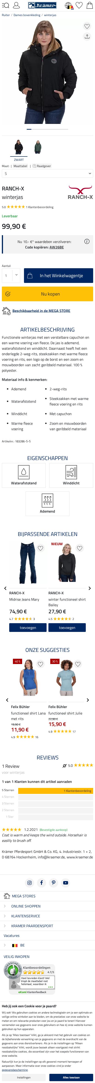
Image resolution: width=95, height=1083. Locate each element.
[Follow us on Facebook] (41, 883)
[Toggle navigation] (5, 5)
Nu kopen (50, 293)
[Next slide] (89, 150)
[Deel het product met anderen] (87, 36)
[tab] (29, 129)
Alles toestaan (71, 1077)
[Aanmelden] (16, 5)
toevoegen (28, 627)
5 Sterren (8, 790)
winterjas (50, 15)
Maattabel (20, 166)
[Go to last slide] (5, 588)
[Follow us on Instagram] (29, 883)
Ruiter (6, 15)
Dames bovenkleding (27, 15)
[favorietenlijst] (79, 5)
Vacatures (11, 935)
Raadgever (44, 166)
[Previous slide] (5, 150)
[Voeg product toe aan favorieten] (87, 26)
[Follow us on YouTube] (65, 883)
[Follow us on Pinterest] (53, 883)
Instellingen (23, 1077)
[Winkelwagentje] (89, 5)
